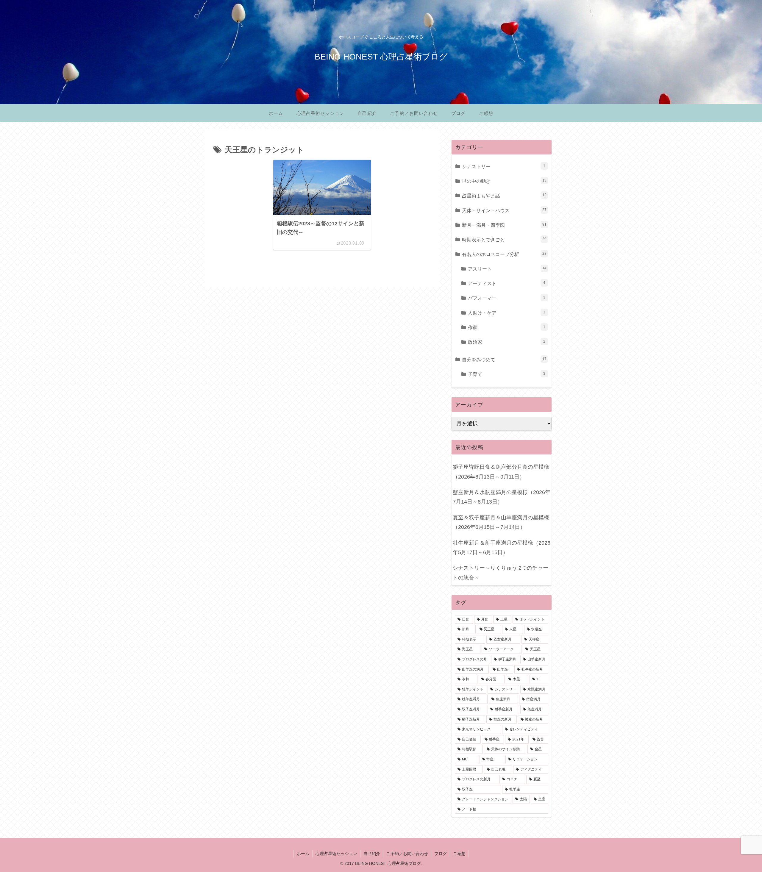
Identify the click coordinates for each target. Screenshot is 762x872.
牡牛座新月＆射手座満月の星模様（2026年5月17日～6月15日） (501, 547)
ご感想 (459, 853)
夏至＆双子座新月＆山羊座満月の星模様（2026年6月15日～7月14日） (501, 522)
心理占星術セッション (336, 853)
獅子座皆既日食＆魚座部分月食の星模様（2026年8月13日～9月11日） (501, 471)
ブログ (440, 853)
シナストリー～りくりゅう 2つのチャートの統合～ (500, 572)
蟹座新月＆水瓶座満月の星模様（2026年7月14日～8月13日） (501, 497)
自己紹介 (371, 853)
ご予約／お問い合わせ (407, 853)
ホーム (303, 853)
